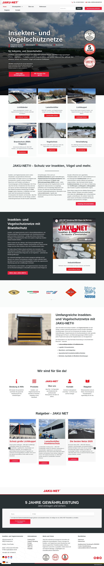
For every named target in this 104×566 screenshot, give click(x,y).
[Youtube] (100, 558)
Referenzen (42, 6)
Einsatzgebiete (16, 6)
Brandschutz (22, 152)
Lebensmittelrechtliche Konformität (87, 548)
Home (4, 6)
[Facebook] (95, 558)
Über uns (31, 6)
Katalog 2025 (31, 539)
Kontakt (17, 10)
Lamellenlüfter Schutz (52, 115)
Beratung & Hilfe (16, 387)
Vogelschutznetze (83, 327)
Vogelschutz (52, 150)
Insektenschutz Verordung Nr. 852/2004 (88, 544)
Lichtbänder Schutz (22, 117)
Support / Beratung (33, 541)
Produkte (34, 387)
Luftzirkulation (79, 194)
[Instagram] (97, 558)
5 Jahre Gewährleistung (84, 546)
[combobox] (67, 8)
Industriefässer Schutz (74, 269)
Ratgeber (7, 10)
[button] (9, 448)
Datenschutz (81, 541)
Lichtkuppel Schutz (81, 117)
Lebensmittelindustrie (43, 193)
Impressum (81, 539)
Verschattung (81, 150)
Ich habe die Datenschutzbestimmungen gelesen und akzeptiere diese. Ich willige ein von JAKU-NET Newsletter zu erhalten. (45, 517)
